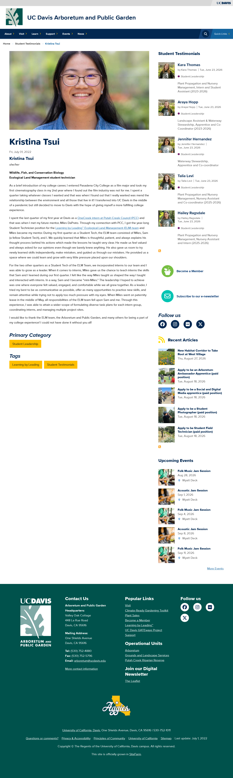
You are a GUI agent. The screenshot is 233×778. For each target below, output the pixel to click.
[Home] (14, 17)
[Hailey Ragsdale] (166, 218)
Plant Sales (132, 615)
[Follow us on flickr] (188, 324)
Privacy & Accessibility (76, 738)
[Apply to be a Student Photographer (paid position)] (166, 414)
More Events (215, 568)
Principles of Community (109, 738)
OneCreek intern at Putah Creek (99, 218)
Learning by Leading (25, 364)
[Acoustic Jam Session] (166, 496)
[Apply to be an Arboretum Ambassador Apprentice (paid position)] (166, 376)
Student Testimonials (27, 44)
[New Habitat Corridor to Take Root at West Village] (166, 356)
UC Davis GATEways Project (143, 630)
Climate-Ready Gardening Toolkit (146, 610)
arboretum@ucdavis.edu (90, 660)
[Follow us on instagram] (175, 324)
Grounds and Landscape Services (147, 655)
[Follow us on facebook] (162, 324)
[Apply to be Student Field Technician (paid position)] (166, 434)
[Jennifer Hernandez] (166, 144)
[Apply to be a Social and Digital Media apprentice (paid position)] (166, 395)
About (8, 34)
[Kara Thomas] (166, 70)
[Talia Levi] (166, 181)
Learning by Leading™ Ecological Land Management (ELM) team (97, 228)
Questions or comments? (42, 738)
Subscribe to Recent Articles (159, 446)
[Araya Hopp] (166, 107)
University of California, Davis (81, 730)
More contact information (81, 668)
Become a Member (137, 620)
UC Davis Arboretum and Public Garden (81, 17)
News (81, 34)
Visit (21, 34)
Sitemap (166, 738)
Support (50, 34)
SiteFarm (135, 754)
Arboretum (132, 650)
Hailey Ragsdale (191, 213)
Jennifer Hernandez (195, 139)
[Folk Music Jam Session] (166, 477)
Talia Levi (186, 176)
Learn (35, 34)
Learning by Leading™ (139, 625)
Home (6, 44)
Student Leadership (25, 344)
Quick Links (220, 34)
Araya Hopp (188, 102)
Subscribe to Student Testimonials (159, 251)
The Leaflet (132, 681)
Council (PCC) (129, 218)
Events (66, 34)
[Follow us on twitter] (200, 324)
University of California (143, 738)
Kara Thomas (189, 64)
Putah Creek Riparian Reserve (144, 660)
